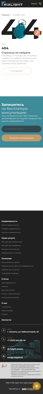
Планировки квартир (10, 273)
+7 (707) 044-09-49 (16, 340)
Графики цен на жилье (10, 270)
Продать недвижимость (11, 229)
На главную (17, 71)
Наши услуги (8, 238)
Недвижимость (9, 221)
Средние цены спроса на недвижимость (17, 266)
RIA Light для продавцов (11, 245)
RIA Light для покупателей (12, 242)
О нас (4, 303)
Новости (5, 286)
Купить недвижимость (10, 225)
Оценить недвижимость (11, 232)
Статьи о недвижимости (11, 294)
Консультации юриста (10, 297)
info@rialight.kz (15, 358)
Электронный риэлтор (10, 249)
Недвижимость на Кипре (11, 253)
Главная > (6, 15)
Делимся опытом (8, 290)
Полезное (7, 258)
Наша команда (7, 311)
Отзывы (5, 314)
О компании (6, 307)
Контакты (6, 320)
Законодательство (9, 283)
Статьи (5, 279)
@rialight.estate (15, 349)
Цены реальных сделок (11, 262)
